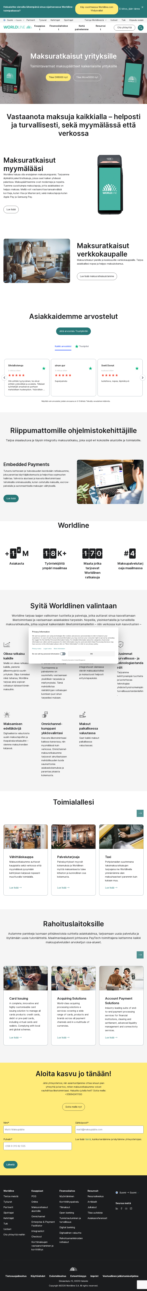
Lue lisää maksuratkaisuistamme (97, 276)
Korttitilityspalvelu (69, 1201)
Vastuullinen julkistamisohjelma (120, 1276)
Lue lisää (11, 209)
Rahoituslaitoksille (73, 924)
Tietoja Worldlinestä (94, 20)
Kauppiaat (39, 28)
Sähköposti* (82, 1122)
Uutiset (114, 20)
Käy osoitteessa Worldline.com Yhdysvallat (96, 9)
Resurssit (101, 28)
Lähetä (10, 1164)
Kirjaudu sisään (136, 20)
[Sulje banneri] (142, 9)
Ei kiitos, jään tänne (129, 8)
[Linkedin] (117, 1208)
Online (34, 1201)
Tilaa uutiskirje (95, 1212)
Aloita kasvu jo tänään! (73, 1074)
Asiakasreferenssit (97, 1218)
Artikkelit (92, 1201)
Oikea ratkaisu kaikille (14, 656)
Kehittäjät (55, 20)
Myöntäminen (66, 1196)
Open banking (66, 1212)
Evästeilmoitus (57, 1276)
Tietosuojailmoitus (16, 1276)
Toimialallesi (73, 802)
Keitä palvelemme (82, 28)
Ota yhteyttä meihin (14, 1234)
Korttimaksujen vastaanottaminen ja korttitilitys (42, 1246)
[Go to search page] (141, 28)
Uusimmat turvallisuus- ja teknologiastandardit (130, 660)
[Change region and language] (138, 1193)
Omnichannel (38, 1216)
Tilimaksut (64, 1207)
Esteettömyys (78, 1276)
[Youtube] (126, 1208)
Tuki (123, 20)
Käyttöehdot (38, 1276)
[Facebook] (121, 1208)
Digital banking (67, 1227)
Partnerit (31, 20)
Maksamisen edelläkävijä (12, 726)
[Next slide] (140, 813)
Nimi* (6, 1122)
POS (33, 1196)
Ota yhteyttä (124, 27)
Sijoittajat (68, 20)
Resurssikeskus (96, 1196)
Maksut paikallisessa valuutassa (88, 728)
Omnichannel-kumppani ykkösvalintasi (52, 728)
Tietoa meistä (10, 1196)
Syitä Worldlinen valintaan (73, 606)
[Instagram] (131, 1208)
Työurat (43, 20)
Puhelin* (7, 1139)
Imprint (94, 1276)
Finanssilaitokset (59, 28)
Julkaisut (92, 1207)
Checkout (36, 1236)
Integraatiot (37, 1231)
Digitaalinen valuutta (70, 1233)
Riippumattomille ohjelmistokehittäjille (73, 430)
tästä (88, 1139)
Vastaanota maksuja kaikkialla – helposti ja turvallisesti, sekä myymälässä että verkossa (74, 125)
